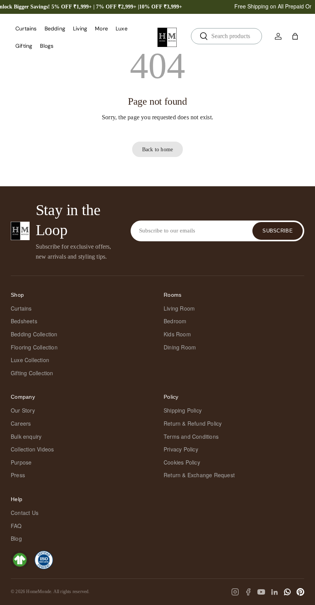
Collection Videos (32, 449)
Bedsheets (24, 321)
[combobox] (226, 36)
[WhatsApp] (287, 592)
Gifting (23, 45)
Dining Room (180, 347)
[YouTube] (261, 592)
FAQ (16, 526)
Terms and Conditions (191, 436)
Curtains (21, 308)
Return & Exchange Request (199, 475)
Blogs (46, 45)
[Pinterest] (300, 592)
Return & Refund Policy (193, 423)
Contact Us (24, 512)
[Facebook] (248, 592)
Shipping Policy (183, 410)
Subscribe (277, 231)
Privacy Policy (181, 449)
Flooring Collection (34, 347)
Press (18, 475)
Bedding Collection (34, 334)
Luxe (122, 28)
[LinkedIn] (274, 592)
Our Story (23, 410)
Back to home (157, 149)
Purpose (21, 462)
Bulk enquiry (26, 436)
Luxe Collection (30, 360)
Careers (21, 423)
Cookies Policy (182, 462)
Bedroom (175, 321)
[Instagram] (235, 592)
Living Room (179, 308)
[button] (295, 36)
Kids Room (177, 334)
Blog (16, 538)
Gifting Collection (32, 373)
